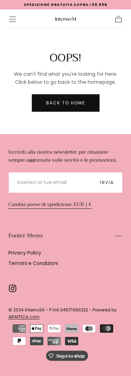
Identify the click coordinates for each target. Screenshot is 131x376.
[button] (12, 19)
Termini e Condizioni (33, 263)
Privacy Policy (24, 252)
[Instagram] (12, 288)
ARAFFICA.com (23, 317)
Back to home (65, 103)
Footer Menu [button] (25, 236)
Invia (107, 182)
